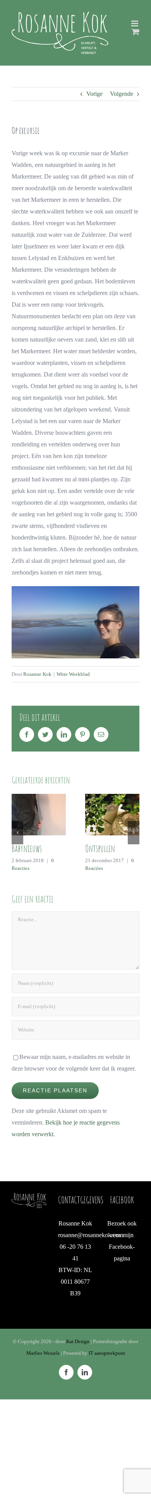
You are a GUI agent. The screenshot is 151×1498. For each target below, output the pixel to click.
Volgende (121, 93)
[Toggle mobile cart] (135, 32)
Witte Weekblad (73, 674)
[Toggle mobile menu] (135, 23)
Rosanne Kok (37, 674)
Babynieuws (27, 848)
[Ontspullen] (112, 814)
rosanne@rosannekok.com (90, 1235)
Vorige (94, 93)
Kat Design (78, 1341)
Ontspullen (100, 848)
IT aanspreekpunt (107, 1353)
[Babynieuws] (39, 814)
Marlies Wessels (43, 1353)
